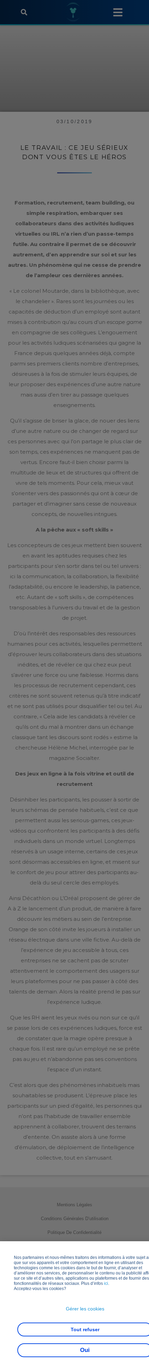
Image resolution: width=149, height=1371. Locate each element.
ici (106, 1283)
